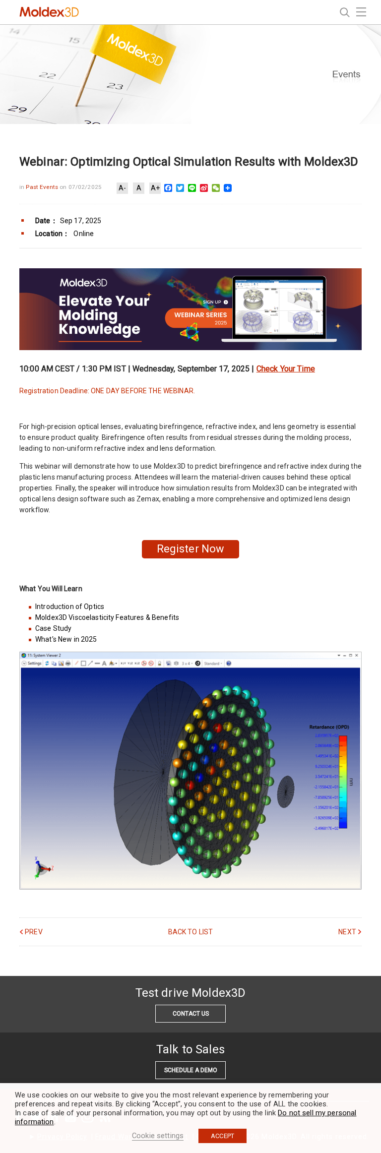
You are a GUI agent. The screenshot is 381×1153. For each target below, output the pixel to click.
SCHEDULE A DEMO (190, 1070)
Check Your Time (285, 368)
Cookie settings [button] (158, 1135)
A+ (155, 188)
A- (122, 188)
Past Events (43, 186)
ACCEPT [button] (222, 1136)
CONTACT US (191, 1013)
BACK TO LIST (190, 932)
